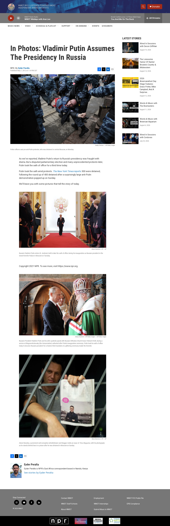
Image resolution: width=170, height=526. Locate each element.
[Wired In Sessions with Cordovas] (130, 138)
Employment (99, 498)
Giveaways (107, 26)
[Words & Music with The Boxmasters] (130, 107)
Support (66, 26)
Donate (156, 6)
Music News (14, 26)
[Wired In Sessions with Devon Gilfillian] (130, 47)
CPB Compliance (133, 504)
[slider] (22, 18)
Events (95, 26)
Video (28, 26)
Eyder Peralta (23, 68)
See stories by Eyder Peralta (38, 472)
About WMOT (66, 509)
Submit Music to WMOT (103, 509)
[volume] (18, 18)
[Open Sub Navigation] (22, 26)
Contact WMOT (67, 498)
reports (67, 171)
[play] (11, 18)
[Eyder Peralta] (16, 470)
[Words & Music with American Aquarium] (130, 123)
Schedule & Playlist (46, 26)
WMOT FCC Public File (135, 498)
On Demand (81, 26)
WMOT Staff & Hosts (69, 504)
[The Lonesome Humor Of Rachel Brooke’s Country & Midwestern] (130, 63)
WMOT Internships (101, 504)
